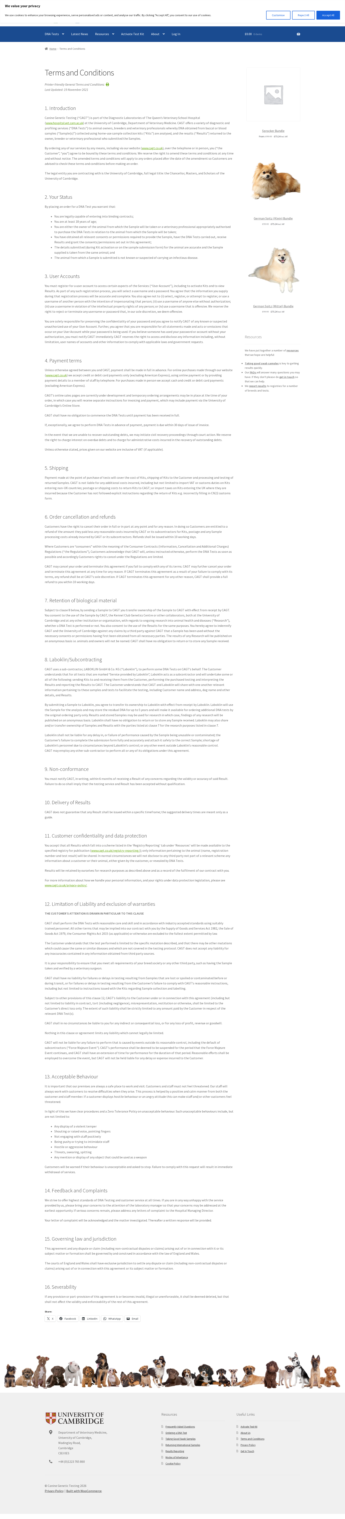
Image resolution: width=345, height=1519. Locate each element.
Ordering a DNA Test (176, 1432)
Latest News (79, 34)
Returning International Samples (183, 1445)
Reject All (303, 15)
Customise (278, 15)
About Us (245, 1432)
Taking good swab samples (262, 363)
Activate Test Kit (132, 34)
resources (293, 350)
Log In (176, 34)
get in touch (286, 377)
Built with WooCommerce (84, 1491)
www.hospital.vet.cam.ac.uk (64, 123)
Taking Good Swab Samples (180, 1438)
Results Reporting (175, 1451)
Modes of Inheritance (177, 1457)
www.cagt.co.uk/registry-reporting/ (115, 850)
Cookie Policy (173, 1463)
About (155, 34)
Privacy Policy (248, 1445)
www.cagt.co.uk (152, 148)
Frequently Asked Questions (180, 1426)
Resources (102, 34)
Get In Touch (247, 1451)
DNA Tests (52, 34)
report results (257, 386)
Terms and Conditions (252, 1438)
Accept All (328, 15)
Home (53, 48)
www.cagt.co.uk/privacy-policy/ (66, 885)
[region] (172, 11)
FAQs (253, 372)
